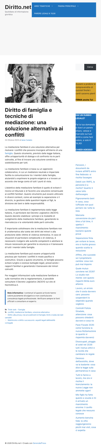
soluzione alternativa (41, 312)
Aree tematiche (42, 6)
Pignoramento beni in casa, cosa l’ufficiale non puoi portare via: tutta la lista (85, 204)
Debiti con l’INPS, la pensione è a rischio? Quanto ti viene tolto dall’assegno (85, 187)
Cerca (90, 67)
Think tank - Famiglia (16, 310)
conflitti (11, 312)
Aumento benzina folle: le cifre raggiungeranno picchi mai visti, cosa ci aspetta (86, 424)
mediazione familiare (23, 312)
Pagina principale (67, 6)
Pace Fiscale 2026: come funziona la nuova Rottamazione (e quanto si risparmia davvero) (86, 331)
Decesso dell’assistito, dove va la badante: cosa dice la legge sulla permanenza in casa (86, 364)
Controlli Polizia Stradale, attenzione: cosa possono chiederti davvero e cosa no (85, 314)
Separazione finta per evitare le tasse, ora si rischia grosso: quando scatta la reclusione (86, 244)
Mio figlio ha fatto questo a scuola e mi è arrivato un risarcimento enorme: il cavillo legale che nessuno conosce (86, 404)
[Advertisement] (50, 38)
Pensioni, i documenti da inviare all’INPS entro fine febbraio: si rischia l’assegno (86, 171)
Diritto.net (18, 7)
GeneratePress (39, 443)
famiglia (9, 153)
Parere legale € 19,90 (44, 13)
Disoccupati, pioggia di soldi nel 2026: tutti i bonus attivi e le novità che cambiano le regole (85, 347)
